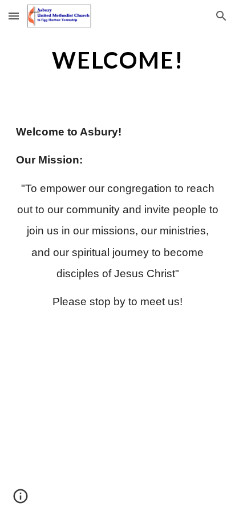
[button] (13, 15)
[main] (117, 60)
